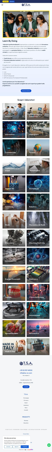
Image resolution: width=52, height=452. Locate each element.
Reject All (16, 446)
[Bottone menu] (2, 5)
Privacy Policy (26, 433)
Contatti (26, 386)
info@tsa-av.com (26, 373)
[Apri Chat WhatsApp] (49, 445)
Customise (8, 446)
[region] (16, 442)
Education (5, 1)
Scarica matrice (26, 90)
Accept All (25, 446)
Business (12, 1)
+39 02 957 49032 (26, 370)
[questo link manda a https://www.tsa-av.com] (26, 5)
